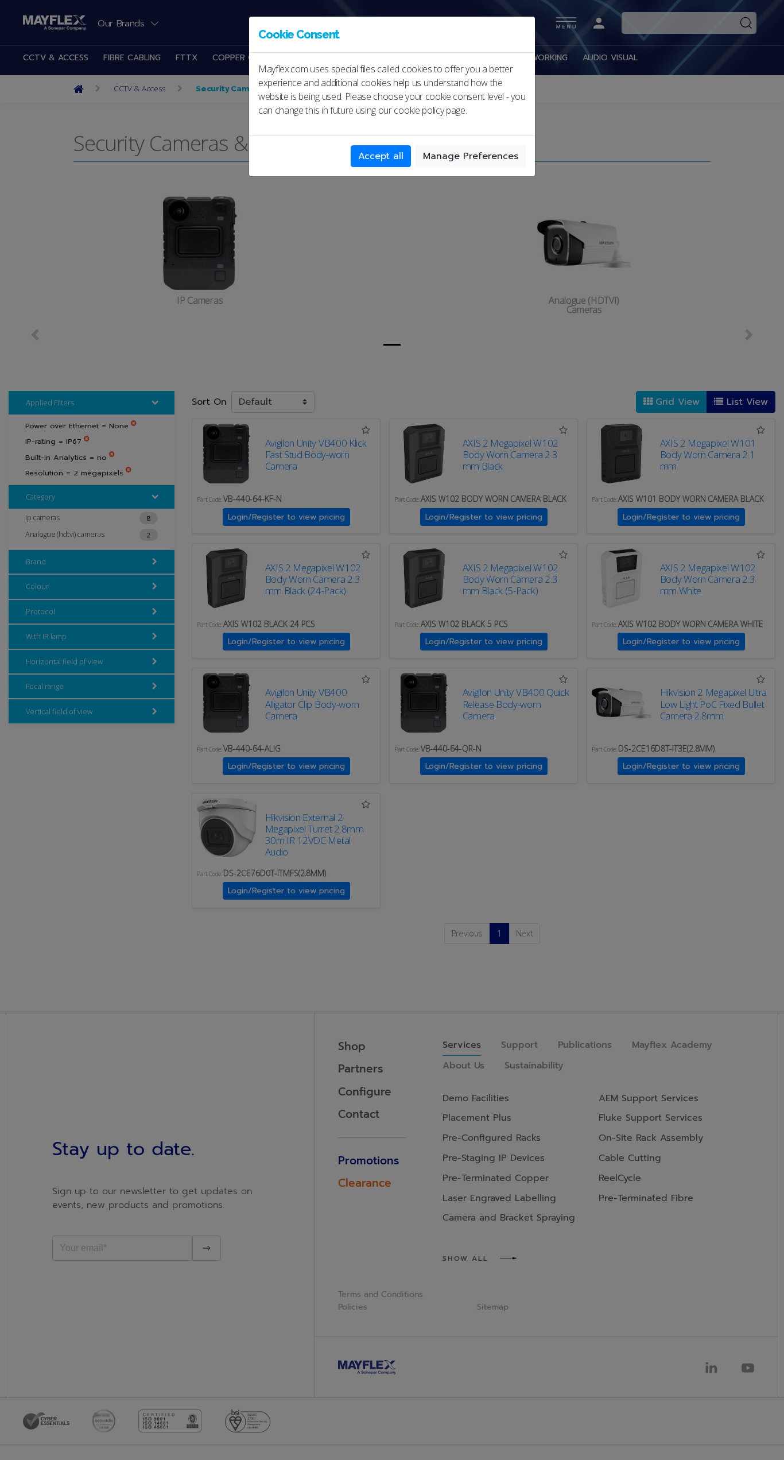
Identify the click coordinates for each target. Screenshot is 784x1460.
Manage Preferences (470, 156)
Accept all (380, 156)
